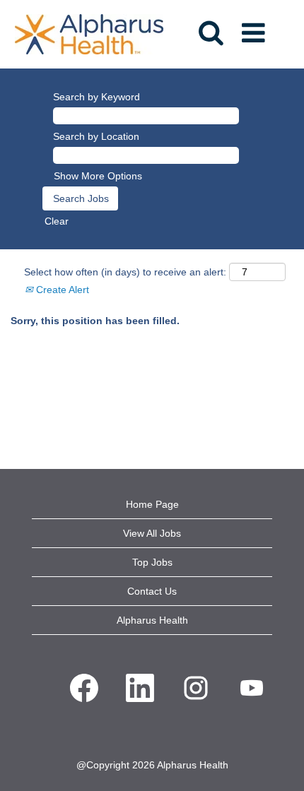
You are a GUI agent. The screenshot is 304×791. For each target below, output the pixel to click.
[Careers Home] (89, 33)
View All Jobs (152, 533)
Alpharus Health (152, 620)
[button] (256, 28)
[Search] (210, 27)
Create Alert (61, 289)
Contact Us (152, 591)
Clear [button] (57, 221)
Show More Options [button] (98, 176)
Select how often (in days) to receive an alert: (125, 272)
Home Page (152, 504)
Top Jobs (152, 562)
